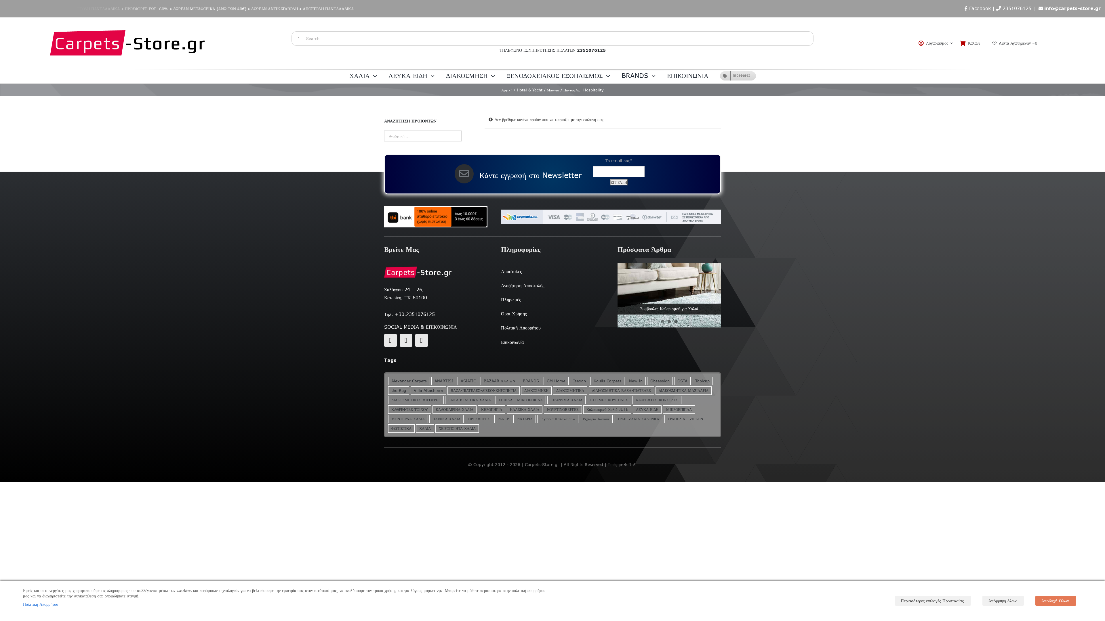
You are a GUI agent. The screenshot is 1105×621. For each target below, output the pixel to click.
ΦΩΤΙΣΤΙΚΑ (401, 428)
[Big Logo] (128, 20)
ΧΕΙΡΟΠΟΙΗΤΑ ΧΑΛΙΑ (457, 428)
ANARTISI (444, 381)
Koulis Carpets (607, 381)
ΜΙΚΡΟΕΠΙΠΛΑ (679, 409)
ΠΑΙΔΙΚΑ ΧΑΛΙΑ (446, 419)
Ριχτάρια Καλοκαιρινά (557, 419)
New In (636, 381)
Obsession (660, 381)
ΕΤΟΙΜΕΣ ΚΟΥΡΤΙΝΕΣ (609, 400)
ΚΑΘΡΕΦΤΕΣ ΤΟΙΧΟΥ (409, 409)
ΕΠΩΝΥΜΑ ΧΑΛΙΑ (566, 400)
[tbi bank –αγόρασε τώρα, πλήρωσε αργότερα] (435, 216)
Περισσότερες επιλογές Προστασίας (932, 601)
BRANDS (531, 381)
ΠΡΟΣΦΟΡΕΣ (479, 419)
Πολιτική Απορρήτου (40, 604)
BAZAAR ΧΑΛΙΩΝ (499, 381)
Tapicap (702, 381)
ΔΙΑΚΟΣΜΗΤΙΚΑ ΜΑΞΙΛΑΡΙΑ (683, 390)
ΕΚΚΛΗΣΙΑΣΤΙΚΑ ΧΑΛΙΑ (469, 400)
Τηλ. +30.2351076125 (409, 314)
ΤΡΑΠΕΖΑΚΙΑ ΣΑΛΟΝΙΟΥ (638, 419)
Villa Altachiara (428, 390)
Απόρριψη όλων (1002, 601)
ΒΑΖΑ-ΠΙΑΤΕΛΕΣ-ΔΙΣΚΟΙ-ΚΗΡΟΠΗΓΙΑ (484, 390)
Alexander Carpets (409, 381)
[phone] (421, 340)
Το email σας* (618, 161)
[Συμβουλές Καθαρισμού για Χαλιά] (669, 295)
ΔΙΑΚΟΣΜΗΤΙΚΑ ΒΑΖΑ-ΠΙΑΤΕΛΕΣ (621, 390)
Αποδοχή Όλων (1055, 601)
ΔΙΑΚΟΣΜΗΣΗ (536, 390)
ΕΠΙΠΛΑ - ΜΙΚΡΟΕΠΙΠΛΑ (521, 400)
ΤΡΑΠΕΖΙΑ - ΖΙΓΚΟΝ (685, 419)
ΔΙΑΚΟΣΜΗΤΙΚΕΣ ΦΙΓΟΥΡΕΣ (416, 400)
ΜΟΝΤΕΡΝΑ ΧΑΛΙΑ (408, 419)
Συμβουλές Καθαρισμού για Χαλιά (669, 309)
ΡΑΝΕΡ (503, 419)
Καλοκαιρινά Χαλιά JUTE (607, 409)
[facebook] (390, 340)
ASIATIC (468, 381)
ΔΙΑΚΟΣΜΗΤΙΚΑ (570, 390)
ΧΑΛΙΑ (425, 428)
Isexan (579, 381)
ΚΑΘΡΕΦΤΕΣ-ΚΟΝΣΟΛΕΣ (657, 400)
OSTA (682, 381)
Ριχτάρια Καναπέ (596, 419)
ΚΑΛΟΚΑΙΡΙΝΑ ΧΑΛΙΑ (454, 409)
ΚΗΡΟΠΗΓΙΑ (491, 409)
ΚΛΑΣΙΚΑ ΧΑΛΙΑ (524, 409)
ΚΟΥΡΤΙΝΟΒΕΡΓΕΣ (563, 409)
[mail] (406, 340)
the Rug (398, 390)
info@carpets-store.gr (1072, 8)
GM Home (556, 381)
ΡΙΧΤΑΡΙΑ (525, 419)
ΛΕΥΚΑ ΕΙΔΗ (647, 409)
